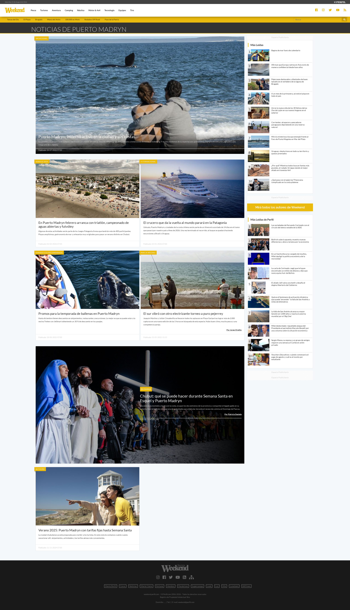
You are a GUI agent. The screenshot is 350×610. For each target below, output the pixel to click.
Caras (122, 586)
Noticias (133, 586)
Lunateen (234, 586)
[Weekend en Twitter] (171, 577)
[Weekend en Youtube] (178, 577)
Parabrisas (183, 586)
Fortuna (159, 586)
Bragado (38, 19)
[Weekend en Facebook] (164, 577)
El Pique (27, 19)
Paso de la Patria (112, 19)
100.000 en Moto (72, 19)
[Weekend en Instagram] (158, 577)
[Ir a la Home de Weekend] (175, 568)
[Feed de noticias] (184, 577)
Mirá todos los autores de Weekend (280, 207)
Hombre (170, 586)
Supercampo (197, 586)
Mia (224, 586)
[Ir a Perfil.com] (339, 2)
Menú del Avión (53, 19)
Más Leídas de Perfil (262, 219)
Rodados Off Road (92, 19)
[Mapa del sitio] (191, 577)
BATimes (246, 586)
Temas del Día (13, 19)
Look (209, 586)
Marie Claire (146, 586)
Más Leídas (256, 44)
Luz (216, 586)
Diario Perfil (110, 586)
